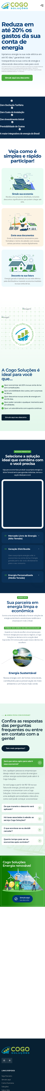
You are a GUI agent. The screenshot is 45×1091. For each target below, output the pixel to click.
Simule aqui (25, 898)
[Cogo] (15, 5)
